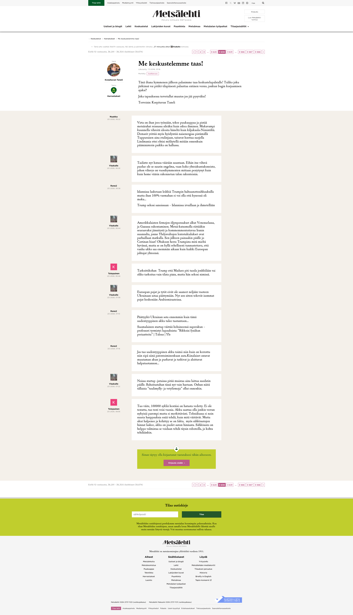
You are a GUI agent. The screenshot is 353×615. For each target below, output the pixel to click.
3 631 (229, 52)
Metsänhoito (149, 562)
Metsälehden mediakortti (203, 565)
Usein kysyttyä (174, 608)
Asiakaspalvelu (113, 3)
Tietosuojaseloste (156, 3)
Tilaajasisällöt (238, 26)
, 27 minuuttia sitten (161, 47)
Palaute (163, 608)
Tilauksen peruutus (203, 569)
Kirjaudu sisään (175, 463)
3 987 (249, 52)
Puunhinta (179, 26)
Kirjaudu (254, 12)
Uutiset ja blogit (113, 26)
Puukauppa (149, 569)
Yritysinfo (203, 562)
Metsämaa (194, 26)
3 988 (257, 52)
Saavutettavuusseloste (176, 3)
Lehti (128, 26)
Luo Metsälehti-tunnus (254, 19)
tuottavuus (152, 74)
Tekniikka (149, 573)
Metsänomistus (149, 565)
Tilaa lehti (96, 3)
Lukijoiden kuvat (160, 26)
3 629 (214, 52)
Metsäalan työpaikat (215, 26)
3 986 (242, 52)
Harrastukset (109, 39)
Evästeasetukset (188, 608)
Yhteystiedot (141, 3)
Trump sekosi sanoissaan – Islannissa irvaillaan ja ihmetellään (176, 205)
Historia (203, 573)
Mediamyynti (127, 3)
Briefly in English (203, 576)
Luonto (148, 580)
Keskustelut (141, 26)
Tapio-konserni (202, 580)
